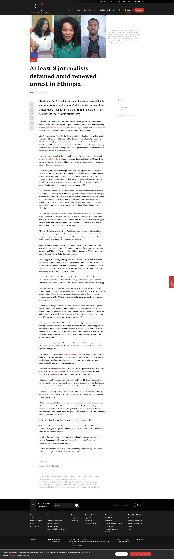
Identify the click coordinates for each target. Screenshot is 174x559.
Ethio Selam (82, 479)
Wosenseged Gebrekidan (48, 487)
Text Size (124, 107)
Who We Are (109, 521)
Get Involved (90, 515)
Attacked (97, 476)
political (95, 156)
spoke (73, 394)
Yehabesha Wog (94, 487)
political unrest (59, 162)
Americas (131, 518)
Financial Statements (111, 529)
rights (80, 127)
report (74, 156)
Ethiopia (55, 466)
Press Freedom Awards (92, 523)
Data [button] (78, 10)
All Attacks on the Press (54, 526)
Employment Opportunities (113, 523)
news (50, 127)
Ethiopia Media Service (74, 482)
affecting (52, 159)
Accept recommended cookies (140, 554)
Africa (41, 466)
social (41, 159)
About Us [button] (116, 10)
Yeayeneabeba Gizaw (67, 487)
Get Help (139, 10)
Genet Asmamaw (90, 482)
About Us (108, 515)
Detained (57, 479)
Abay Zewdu (44, 476)
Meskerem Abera (45, 484)
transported (56, 386)
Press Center (109, 526)
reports (55, 127)
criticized (42, 394)
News (32, 515)
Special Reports (34, 526)
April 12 (65, 380)
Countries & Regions (135, 515)
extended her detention (73, 354)
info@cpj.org (140, 539)
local (76, 127)
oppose (90, 162)
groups (85, 127)
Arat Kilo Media (74, 476)
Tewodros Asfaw (91, 484)
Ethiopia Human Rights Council (51, 482)
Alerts (33, 60)
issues (46, 159)
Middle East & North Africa (136, 523)
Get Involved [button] (105, 10)
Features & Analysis (36, 521)
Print (123, 99)
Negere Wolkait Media (62, 484)
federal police (67, 305)
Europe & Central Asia (135, 521)
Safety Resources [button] (90, 10)
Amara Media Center (59, 476)
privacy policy (13, 556)
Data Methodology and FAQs (56, 529)
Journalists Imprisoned (54, 521)
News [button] (71, 10)
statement (59, 205)
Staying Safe (74, 521)
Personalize (121, 554)
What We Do (109, 518)
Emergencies (75, 518)
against (82, 394)
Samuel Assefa (78, 484)
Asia (129, 529)
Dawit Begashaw (45, 479)
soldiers (98, 380)
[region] (87, 554)
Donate (127, 10)
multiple (44, 127)
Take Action (88, 521)
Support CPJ (88, 518)
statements (65, 127)
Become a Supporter (122, 505)
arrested (82, 305)
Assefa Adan (87, 476)
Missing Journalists (53, 523)
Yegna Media (81, 487)
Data (49, 515)
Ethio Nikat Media (69, 479)
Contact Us (108, 532)
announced (55, 374)
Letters (32, 523)
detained (62, 368)
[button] (142, 1)
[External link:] (82, 127)
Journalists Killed (52, 518)
